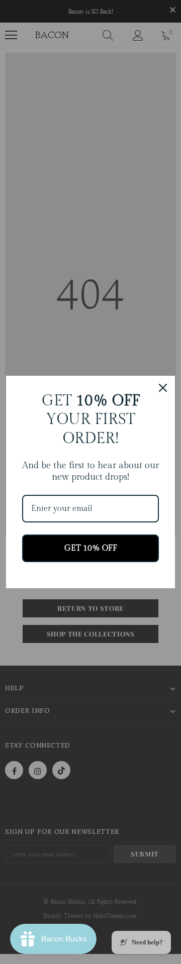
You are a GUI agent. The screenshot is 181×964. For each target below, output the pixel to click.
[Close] (163, 388)
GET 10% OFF (90, 548)
